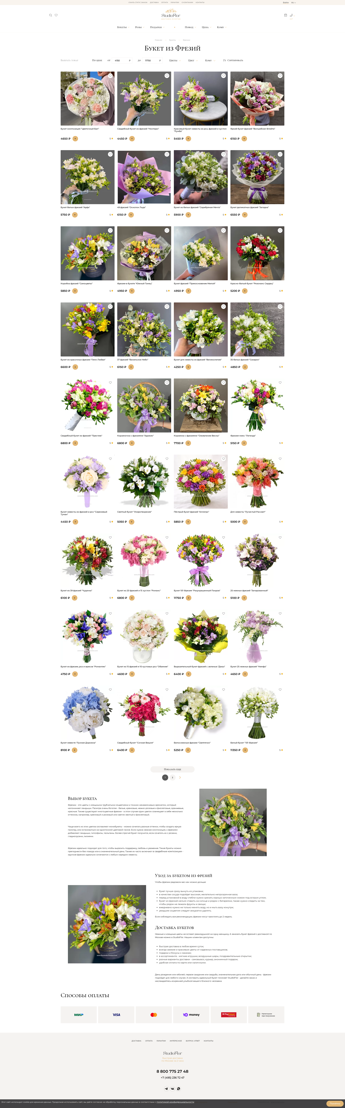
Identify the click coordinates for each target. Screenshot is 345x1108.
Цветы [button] (173, 60)
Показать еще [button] (172, 769)
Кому (220, 27)
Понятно (335, 1103)
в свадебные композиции (167, 851)
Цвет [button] (191, 60)
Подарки (156, 27)
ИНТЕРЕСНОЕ (176, 1041)
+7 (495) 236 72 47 (172, 1077)
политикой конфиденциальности (175, 1102)
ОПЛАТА (149, 1041)
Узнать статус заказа (137, 2)
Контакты (200, 2)
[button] (50, 14)
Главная (158, 40)
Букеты (122, 27)
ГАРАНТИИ (161, 1041)
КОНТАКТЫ (208, 1041)
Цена (205, 27)
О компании (187, 2)
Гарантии (175, 2)
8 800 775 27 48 (172, 1071)
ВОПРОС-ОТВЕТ (193, 1041)
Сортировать (235, 60)
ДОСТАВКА (136, 1041)
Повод (189, 27)
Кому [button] (208, 60)
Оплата (164, 2)
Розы (138, 27)
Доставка (154, 2)
